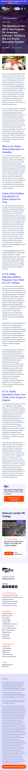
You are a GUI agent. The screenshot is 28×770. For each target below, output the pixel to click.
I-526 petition (19, 86)
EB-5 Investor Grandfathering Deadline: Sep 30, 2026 (14, 1)
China (23, 465)
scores (21, 117)
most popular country (8, 294)
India (3, 467)
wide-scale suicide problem (15, 133)
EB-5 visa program (10, 250)
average (16, 244)
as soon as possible (15, 469)
